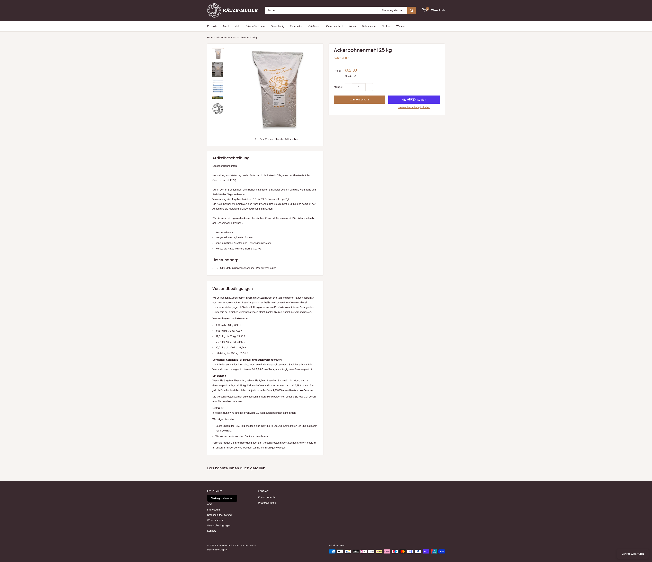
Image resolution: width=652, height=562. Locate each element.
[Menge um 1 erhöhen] (369, 86)
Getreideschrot (334, 26)
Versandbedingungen (218, 525)
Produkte (212, 26)
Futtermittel (296, 26)
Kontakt (211, 530)
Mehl (226, 26)
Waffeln (400, 26)
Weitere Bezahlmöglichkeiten (414, 107)
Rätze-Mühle (341, 58)
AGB (210, 504)
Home (210, 37)
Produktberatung (267, 502)
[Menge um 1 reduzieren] (348, 86)
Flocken (386, 26)
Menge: (338, 86)
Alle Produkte (223, 37)
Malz (237, 26)
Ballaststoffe (369, 26)
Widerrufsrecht (215, 520)
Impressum (213, 509)
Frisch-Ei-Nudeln (255, 26)
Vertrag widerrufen (222, 498)
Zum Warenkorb (359, 99)
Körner (352, 26)
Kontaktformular (267, 497)
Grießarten (314, 26)
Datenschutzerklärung (219, 514)
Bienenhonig (277, 26)
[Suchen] (411, 10)
